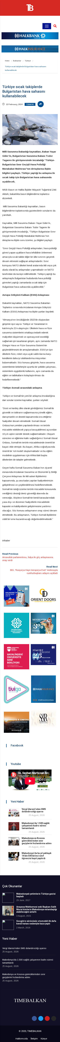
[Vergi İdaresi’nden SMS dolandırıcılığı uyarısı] (13, 812)
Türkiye (28, 61)
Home (7, 61)
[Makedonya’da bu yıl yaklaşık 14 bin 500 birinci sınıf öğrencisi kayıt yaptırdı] (13, 856)
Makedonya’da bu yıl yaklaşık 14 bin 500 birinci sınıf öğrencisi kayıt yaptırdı (36, 856)
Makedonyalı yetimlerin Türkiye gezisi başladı (36, 895)
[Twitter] (40, 1018)
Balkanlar (17, 61)
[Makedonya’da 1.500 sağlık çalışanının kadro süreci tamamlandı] (13, 826)
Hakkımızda (21, 1038)
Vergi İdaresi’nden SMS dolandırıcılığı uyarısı (34, 810)
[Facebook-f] (34, 1018)
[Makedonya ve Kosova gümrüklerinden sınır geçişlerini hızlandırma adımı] (13, 841)
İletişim (34, 1038)
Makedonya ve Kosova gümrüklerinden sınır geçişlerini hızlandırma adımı (37, 841)
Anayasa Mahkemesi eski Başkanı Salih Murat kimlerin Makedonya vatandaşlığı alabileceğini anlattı (36, 909)
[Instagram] (53, 1018)
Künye (44, 1038)
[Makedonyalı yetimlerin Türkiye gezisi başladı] (8, 898)
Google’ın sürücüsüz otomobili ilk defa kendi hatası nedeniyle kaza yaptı (36, 922)
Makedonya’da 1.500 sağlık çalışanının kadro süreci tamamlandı (36, 826)
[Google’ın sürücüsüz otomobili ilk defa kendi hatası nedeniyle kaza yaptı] (8, 925)
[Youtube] (47, 1018)
